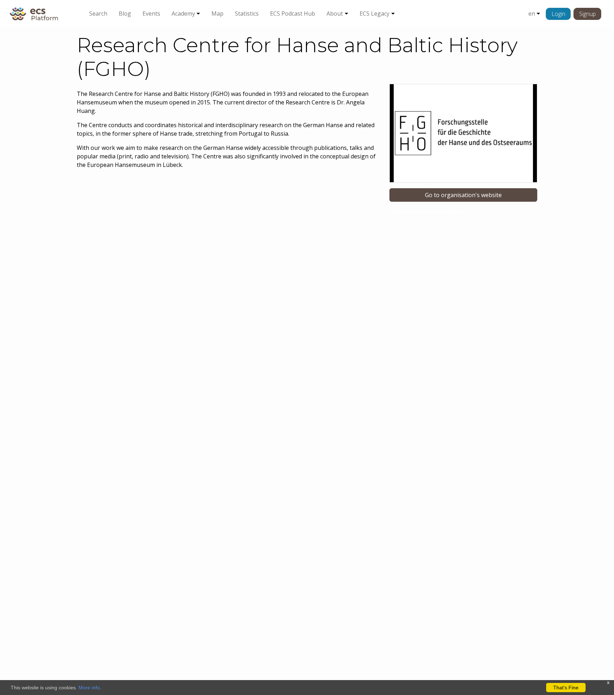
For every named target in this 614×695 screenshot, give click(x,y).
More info (89, 687)
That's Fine (565, 687)
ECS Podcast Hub (292, 13)
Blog (125, 13)
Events (151, 13)
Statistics (247, 13)
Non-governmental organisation (429, 212)
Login (558, 14)
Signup (587, 14)
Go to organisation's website (463, 195)
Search (98, 13)
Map (217, 13)
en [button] (531, 13)
